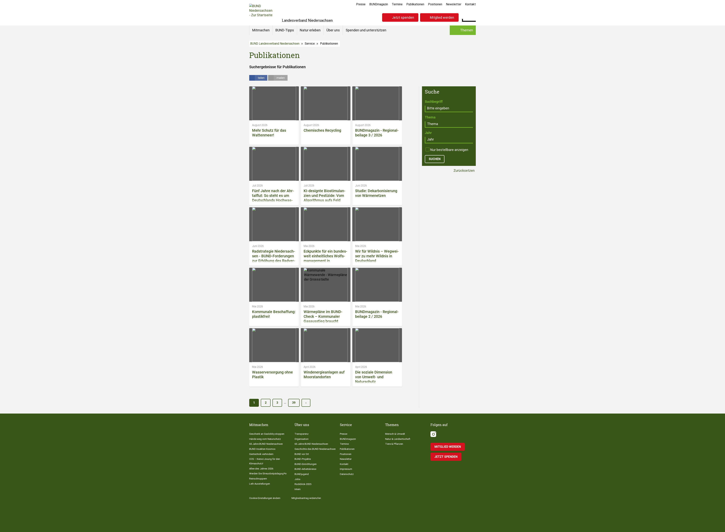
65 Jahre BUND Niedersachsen (266, 443)
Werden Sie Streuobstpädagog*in (268, 473)
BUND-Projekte (303, 459)
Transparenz (302, 433)
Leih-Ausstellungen (259, 483)
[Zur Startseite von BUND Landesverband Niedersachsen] (260, 13)
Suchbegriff (434, 102)
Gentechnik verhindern (261, 454)
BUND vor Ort (302, 454)
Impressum (346, 469)
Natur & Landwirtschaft (397, 439)
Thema (430, 117)
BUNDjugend (302, 474)
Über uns (333, 30)
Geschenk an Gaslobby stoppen (266, 433)
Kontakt (470, 4)
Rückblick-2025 (303, 484)
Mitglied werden (442, 17)
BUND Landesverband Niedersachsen (274, 43)
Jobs (297, 479)
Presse (361, 4)
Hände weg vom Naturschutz (265, 439)
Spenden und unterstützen (366, 30)
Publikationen (415, 4)
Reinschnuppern (258, 478)
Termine (397, 4)
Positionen (435, 4)
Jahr (428, 133)
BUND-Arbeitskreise (305, 469)
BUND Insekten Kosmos (262, 449)
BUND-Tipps (284, 30)
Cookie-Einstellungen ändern (264, 498)
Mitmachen (261, 30)
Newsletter (453, 4)
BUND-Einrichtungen (306, 464)
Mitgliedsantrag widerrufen (306, 498)
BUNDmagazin (378, 4)
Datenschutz (347, 474)
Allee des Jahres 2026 (261, 468)
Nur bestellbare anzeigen (449, 150)
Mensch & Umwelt (395, 433)
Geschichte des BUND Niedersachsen (315, 449)
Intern (298, 489)
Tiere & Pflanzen (394, 443)
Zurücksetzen (464, 170)
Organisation (302, 439)
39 (293, 402)
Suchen (473, 17)
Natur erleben (310, 30)
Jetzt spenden (403, 17)
